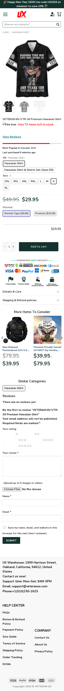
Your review (11, 453)
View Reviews (12, 137)
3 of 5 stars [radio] (11, 440)
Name (7, 496)
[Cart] (59, 14)
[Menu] (5, 14)
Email (7, 512)
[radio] (14, 163)
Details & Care (12, 292)
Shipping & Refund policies (20, 300)
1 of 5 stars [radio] (8, 434)
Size (5, 176)
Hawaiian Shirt (21, 32)
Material (8, 207)
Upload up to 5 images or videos (22, 483)
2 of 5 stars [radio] (27, 434)
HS (4, 158)
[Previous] (8, 69)
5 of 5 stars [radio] (11, 445)
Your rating (9, 429)
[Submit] (58, 25)
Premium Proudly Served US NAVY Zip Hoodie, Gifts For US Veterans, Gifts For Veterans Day (47, 349)
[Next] (56, 69)
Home (6, 32)
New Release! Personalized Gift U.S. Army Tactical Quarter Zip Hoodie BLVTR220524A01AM (15, 349)
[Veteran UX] (22, 14)
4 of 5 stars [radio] (35, 440)
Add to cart (39, 247)
